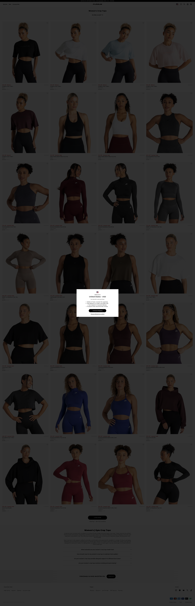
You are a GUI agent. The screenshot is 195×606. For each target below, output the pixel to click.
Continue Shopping (97, 310)
